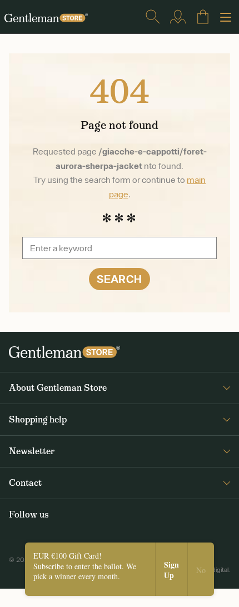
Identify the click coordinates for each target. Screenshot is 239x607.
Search (119, 278)
